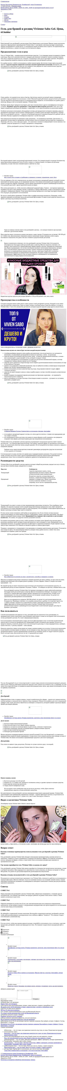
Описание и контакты (10, 21)
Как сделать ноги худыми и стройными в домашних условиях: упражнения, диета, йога (30, 177)
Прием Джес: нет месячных (9, 1004)
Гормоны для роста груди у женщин (11, 1016)
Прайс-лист (7, 18)
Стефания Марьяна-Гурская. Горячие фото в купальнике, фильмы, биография (27, 431)
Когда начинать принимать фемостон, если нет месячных (18, 1019)
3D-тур (6, 20)
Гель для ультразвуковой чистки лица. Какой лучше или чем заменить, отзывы (27, 1038)
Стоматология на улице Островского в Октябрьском (17, 1053)
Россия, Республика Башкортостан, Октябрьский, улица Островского (21, 4)
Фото (5, 15)
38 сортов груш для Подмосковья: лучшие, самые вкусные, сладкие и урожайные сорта (27, 1007)
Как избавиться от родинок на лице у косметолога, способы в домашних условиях (28, 576)
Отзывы (6, 17)
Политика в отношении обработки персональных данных (18, 1059)
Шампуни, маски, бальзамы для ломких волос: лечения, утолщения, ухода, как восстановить (35, 986)
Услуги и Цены (8, 13)
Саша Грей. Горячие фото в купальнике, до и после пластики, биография (26, 1050)
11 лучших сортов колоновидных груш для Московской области (20, 1013)
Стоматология (5, 1)
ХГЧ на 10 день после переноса (10, 1010)
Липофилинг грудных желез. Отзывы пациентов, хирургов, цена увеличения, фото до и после (32, 718)
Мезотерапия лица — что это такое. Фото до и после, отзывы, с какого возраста (28, 1047)
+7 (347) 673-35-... (11, 6)
